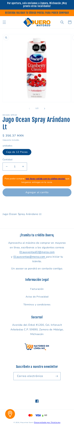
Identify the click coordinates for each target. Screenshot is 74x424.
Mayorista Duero (27, 422)
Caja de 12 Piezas (17, 152)
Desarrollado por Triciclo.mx (47, 422)
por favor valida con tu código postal (46, 178)
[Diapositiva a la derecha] (44, 108)
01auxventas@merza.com (29, 256)
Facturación (37, 289)
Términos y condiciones (36, 304)
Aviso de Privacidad (37, 296)
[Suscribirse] (56, 376)
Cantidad (7, 159)
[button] (4, 22)
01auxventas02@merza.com (37, 252)
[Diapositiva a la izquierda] (29, 108)
